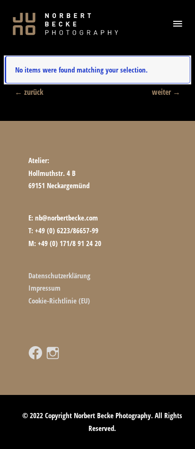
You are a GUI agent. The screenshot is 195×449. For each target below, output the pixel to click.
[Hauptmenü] (177, 23)
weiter (166, 92)
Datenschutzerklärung (59, 275)
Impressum (44, 288)
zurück (29, 92)
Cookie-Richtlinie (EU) (59, 300)
